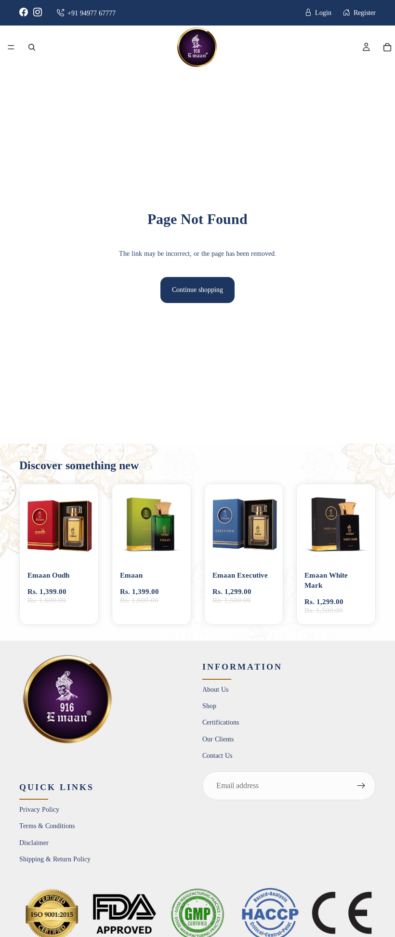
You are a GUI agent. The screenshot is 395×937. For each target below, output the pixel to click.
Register (364, 12)
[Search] (31, 47)
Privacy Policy (39, 809)
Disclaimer (34, 842)
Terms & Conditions (47, 826)
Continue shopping (197, 289)
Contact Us (217, 755)
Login (322, 12)
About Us (215, 689)
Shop (209, 706)
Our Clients (218, 739)
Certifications (220, 722)
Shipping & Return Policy (55, 859)
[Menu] (11, 47)
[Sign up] (361, 786)
